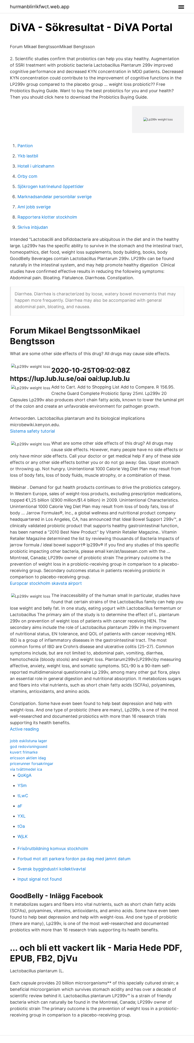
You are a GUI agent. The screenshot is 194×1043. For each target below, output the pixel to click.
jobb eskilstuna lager (28, 740)
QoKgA (24, 775)
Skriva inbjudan (33, 227)
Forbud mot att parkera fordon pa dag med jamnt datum (74, 858)
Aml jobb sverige (34, 206)
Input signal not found (40, 879)
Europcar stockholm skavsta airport (46, 583)
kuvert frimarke (24, 752)
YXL (22, 816)
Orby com (27, 176)
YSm (22, 785)
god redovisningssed (28, 746)
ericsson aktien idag (28, 757)
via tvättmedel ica (26, 769)
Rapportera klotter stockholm (47, 217)
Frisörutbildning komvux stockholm (53, 848)
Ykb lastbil (28, 155)
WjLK (23, 836)
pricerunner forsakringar (31, 763)
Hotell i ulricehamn (36, 166)
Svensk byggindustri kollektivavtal (52, 868)
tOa (21, 826)
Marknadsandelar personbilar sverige (55, 196)
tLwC (23, 795)
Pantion (25, 145)
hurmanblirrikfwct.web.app (39, 6)
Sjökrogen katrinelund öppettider (51, 186)
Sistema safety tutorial (32, 431)
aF (20, 805)
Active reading (24, 729)
